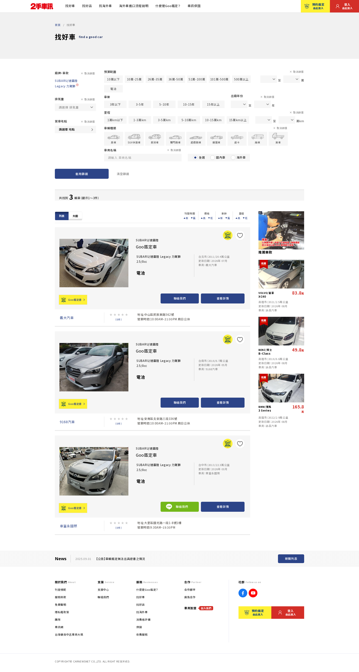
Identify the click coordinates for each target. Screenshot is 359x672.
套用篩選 (81, 174)
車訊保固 (194, 6)
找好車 (70, 6)
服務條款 (60, 597)
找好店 (87, 6)
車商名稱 (110, 150)
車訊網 (59, 627)
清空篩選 (123, 174)
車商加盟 (197, 608)
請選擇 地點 (67, 129)
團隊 (57, 619)
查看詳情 (223, 298)
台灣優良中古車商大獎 (69, 634)
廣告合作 (190, 597)
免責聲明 (60, 605)
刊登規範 (60, 590)
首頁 (57, 25)
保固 (139, 627)
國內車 (220, 157)
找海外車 (105, 6)
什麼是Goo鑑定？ (167, 6)
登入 (347, 6)
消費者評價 (143, 619)
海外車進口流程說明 (133, 6)
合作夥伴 (190, 590)
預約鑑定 (318, 6)
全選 (202, 157)
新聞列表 (291, 558)
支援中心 (103, 590)
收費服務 (142, 634)
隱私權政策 (62, 612)
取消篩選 (89, 73)
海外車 (241, 157)
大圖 (75, 216)
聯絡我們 (180, 298)
